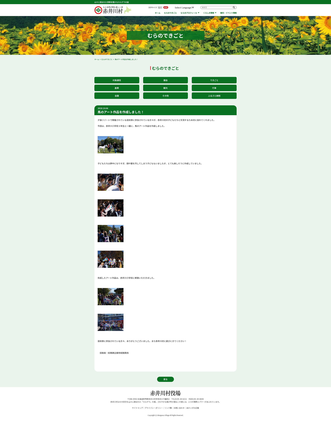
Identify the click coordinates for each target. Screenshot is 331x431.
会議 (117, 95)
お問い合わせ (179, 408)
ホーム (157, 13)
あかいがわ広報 (192, 408)
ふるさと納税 (214, 95)
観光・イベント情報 (228, 13)
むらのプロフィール (189, 13)
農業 (117, 87)
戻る (165, 379)
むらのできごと (170, 13)
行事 (214, 87)
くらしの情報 (208, 13)
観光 (165, 87)
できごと (214, 80)
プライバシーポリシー (154, 408)
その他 (165, 95)
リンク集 (168, 408)
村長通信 (117, 80)
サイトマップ (137, 408)
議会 (165, 80)
